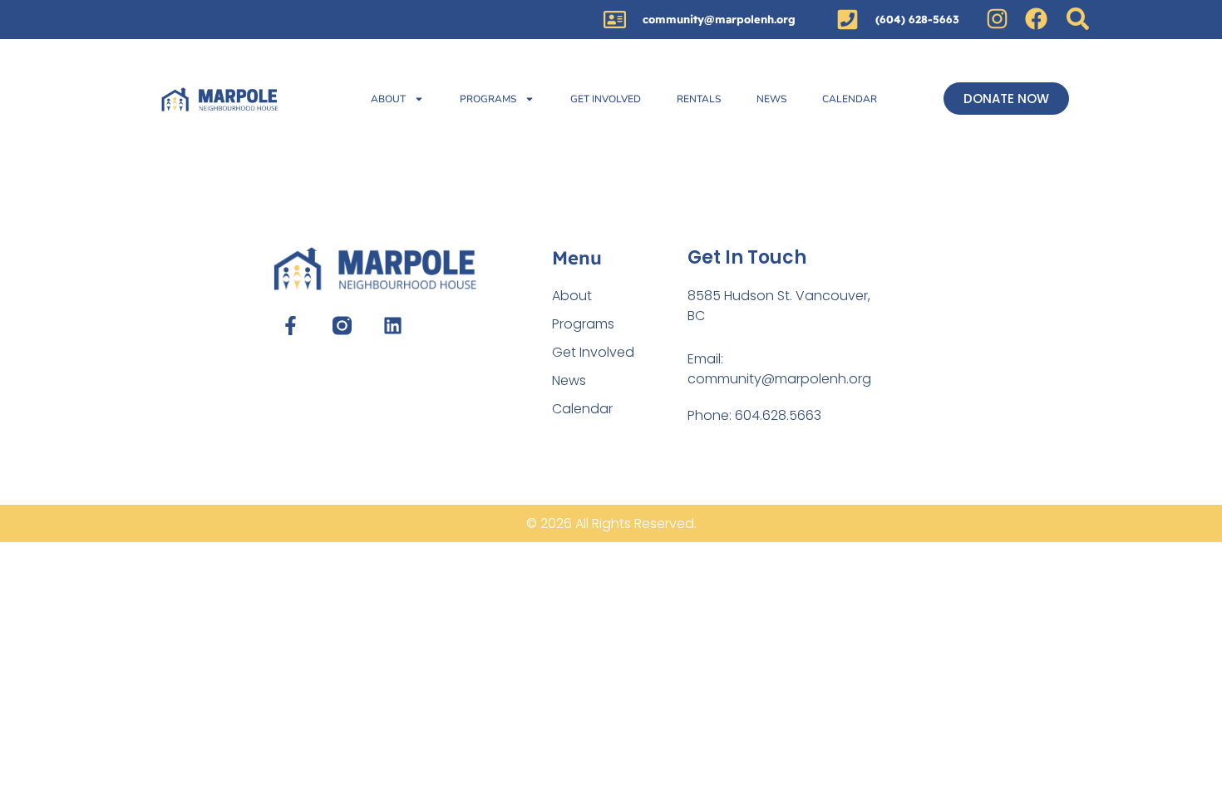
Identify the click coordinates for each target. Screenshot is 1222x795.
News (771, 99)
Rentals (699, 99)
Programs (488, 99)
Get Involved (605, 99)
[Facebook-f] (290, 326)
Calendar (849, 99)
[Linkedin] (393, 326)
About (388, 99)
